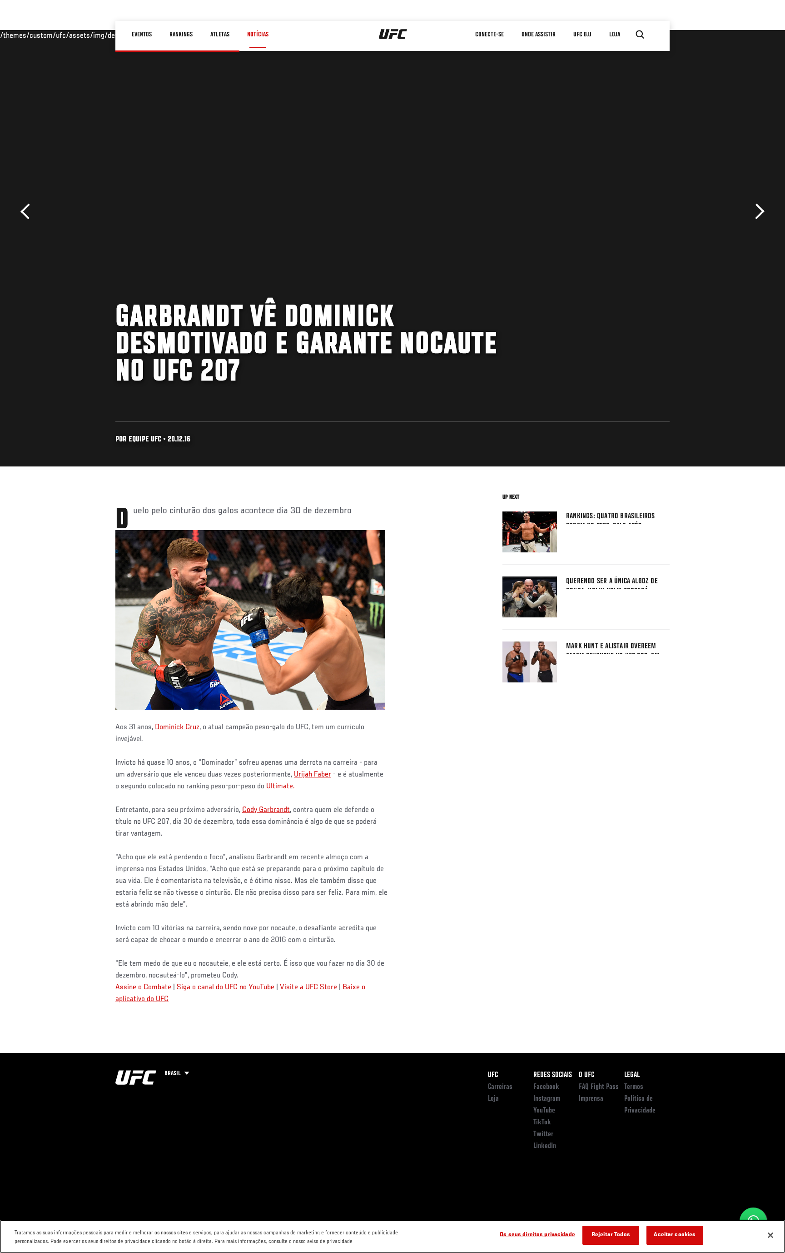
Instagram (546, 1099)
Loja (493, 1099)
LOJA (614, 34)
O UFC (586, 1075)
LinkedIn (544, 1146)
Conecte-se (489, 34)
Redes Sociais (552, 1075)
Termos (633, 1087)
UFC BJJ (582, 34)
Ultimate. (280, 786)
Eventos (142, 34)
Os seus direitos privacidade (537, 1235)
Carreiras (500, 1087)
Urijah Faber (312, 775)
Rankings (181, 34)
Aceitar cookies (675, 1235)
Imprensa (591, 1099)
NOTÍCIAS (257, 34)
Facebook (546, 1087)
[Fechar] (770, 1235)
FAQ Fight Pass (599, 1087)
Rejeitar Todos (610, 1235)
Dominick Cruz (177, 727)
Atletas (219, 34)
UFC (493, 1075)
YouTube (544, 1111)
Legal (632, 1075)
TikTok (542, 1122)
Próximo (757, 212)
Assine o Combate (143, 987)
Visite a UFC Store (308, 987)
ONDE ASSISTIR (539, 34)
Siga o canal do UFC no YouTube (225, 987)
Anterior (28, 212)
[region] (392, 1236)
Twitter (543, 1134)
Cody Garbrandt (266, 810)
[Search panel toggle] (640, 34)
